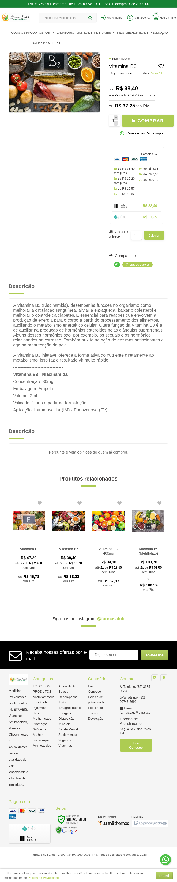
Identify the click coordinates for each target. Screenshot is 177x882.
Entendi (164, 876)
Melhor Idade (42, 718)
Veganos (64, 740)
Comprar (150, 120)
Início (115, 58)
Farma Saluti (157, 73)
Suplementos (67, 735)
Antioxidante (67, 686)
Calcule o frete (118, 234)
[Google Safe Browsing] (66, 829)
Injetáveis (126, 58)
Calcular (154, 235)
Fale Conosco (136, 745)
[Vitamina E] (28, 542)
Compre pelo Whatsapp (144, 133)
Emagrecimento (69, 708)
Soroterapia (41, 740)
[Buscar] (90, 18)
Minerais (64, 724)
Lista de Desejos (139, 264)
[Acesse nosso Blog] (164, 678)
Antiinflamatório (43, 697)
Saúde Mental (68, 729)
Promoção (40, 724)
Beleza (63, 691)
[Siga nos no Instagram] (154, 678)
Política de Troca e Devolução (95, 713)
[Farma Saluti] (15, 17)
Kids (36, 713)
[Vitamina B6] (68, 542)
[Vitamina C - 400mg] (108, 544)
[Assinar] (155, 655)
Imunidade (40, 702)
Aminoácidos (42, 745)
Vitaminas (65, 745)
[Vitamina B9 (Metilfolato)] (148, 546)
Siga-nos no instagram (88, 618)
